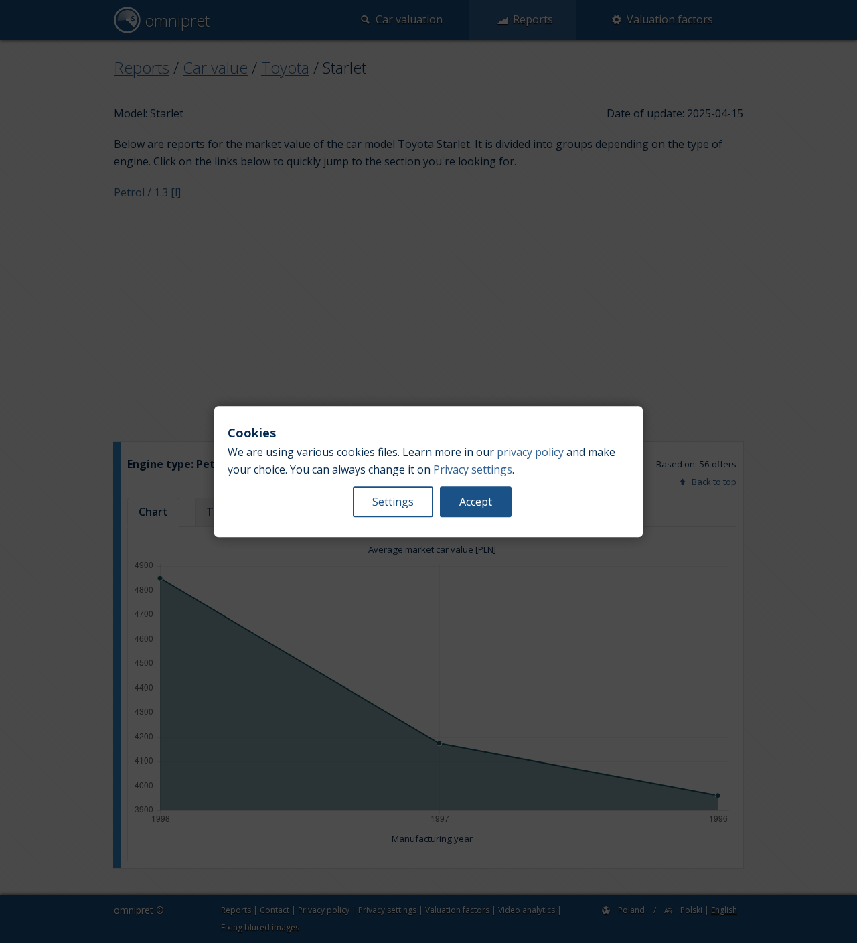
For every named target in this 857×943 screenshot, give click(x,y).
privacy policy (530, 452)
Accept (475, 501)
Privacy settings (472, 469)
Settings (393, 501)
